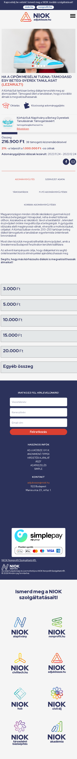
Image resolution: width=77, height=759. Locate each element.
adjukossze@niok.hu (38, 482)
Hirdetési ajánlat (38, 457)
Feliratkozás (38, 432)
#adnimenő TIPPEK (38, 454)
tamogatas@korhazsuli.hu (30, 125)
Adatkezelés (38, 465)
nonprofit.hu (45, 7)
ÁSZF (38, 461)
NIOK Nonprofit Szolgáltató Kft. (19, 560)
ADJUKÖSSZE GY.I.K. (38, 450)
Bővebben (23, 128)
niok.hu (29, 7)
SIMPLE (38, 468)
